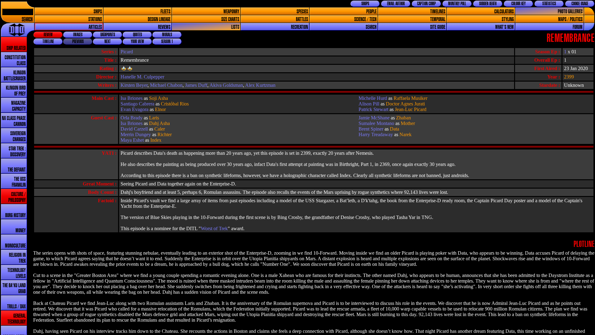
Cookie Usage (579, 4)
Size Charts (230, 19)
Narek (405, 134)
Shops (365, 4)
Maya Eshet (132, 140)
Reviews (164, 27)
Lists (235, 27)
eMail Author (396, 4)
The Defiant (17, 170)
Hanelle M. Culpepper (142, 76)
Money (20, 230)
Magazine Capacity (18, 106)
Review (48, 35)
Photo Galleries (570, 11)
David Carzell (134, 129)
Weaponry (231, 11)
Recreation (299, 27)
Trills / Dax (16, 306)
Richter (164, 134)
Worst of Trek (214, 228)
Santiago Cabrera (137, 103)
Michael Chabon (166, 85)
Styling (508, 19)
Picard (127, 51)
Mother (408, 123)
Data (394, 129)
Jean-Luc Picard (410, 109)
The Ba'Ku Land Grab (14, 288)
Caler (159, 129)
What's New (504, 27)
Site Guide (437, 27)
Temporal (437, 19)
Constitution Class (15, 60)
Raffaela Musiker (410, 98)
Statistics (549, 4)
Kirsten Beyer (134, 85)
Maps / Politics (570, 19)
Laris (154, 117)
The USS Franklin (19, 182)
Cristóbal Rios (175, 103)
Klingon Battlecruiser (15, 75)
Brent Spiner (371, 129)
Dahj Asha (159, 123)
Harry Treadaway (376, 134)
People (371, 11)
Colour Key (518, 4)
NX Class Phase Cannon (14, 121)
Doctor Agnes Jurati (405, 103)
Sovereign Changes (18, 136)
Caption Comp (426, 4)
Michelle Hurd (373, 98)
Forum (578, 27)
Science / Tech (365, 19)
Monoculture (15, 245)
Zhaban (403, 117)
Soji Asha (158, 98)
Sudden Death (487, 4)
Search (27, 19)
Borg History (15, 215)
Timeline (48, 41)
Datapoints (107, 35)
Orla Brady (132, 117)
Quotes (137, 35)
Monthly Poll (457, 4)
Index (155, 140)
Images (77, 35)
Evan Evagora (134, 109)
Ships (98, 11)
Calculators (504, 11)
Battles (302, 19)
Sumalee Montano (376, 123)
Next (107, 41)
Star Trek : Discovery (17, 151)
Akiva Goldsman (226, 85)
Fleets (165, 11)
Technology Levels (16, 273)
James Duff (196, 85)
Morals (167, 35)
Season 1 (167, 41)
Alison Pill (369, 103)
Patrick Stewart (373, 109)
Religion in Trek (17, 258)
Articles (95, 27)
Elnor (160, 109)
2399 (569, 76)
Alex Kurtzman (260, 85)
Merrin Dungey (136, 134)
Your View (137, 41)
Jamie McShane (374, 117)
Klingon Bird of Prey (16, 91)
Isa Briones (132, 98)
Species (302, 11)
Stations (95, 19)
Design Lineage (159, 19)
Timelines (437, 11)
